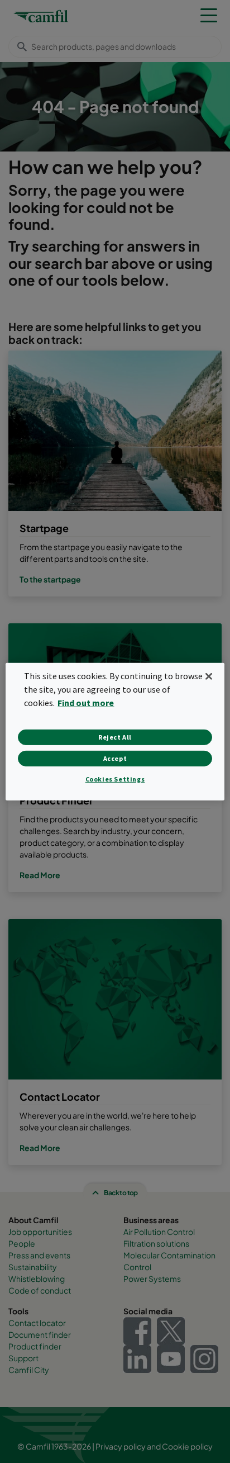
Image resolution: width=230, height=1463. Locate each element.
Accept (115, 758)
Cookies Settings (115, 779)
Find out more (86, 702)
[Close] (209, 676)
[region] (115, 731)
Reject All (115, 737)
